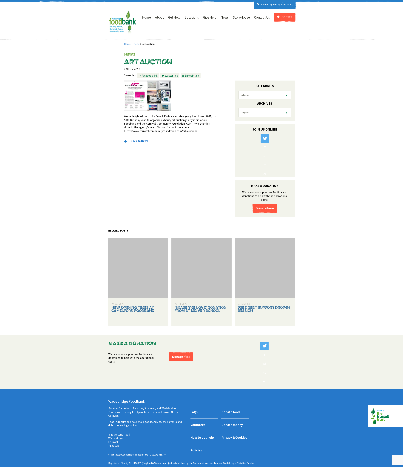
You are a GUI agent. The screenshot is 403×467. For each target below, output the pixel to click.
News (225, 17)
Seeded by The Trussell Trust (276, 4)
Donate (286, 17)
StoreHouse (241, 17)
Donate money (232, 425)
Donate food (230, 412)
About (159, 17)
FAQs (194, 412)
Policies (196, 450)
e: (128, 454)
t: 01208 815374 (158, 454)
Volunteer (197, 425)
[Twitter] (265, 138)
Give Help (209, 17)
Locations (192, 17)
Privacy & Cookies (234, 438)
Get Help (174, 17)
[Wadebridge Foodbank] (122, 36)
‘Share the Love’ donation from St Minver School (201, 309)
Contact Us (262, 17)
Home (146, 17)
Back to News (139, 141)
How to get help (202, 438)
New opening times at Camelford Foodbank (132, 309)
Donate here (265, 208)
